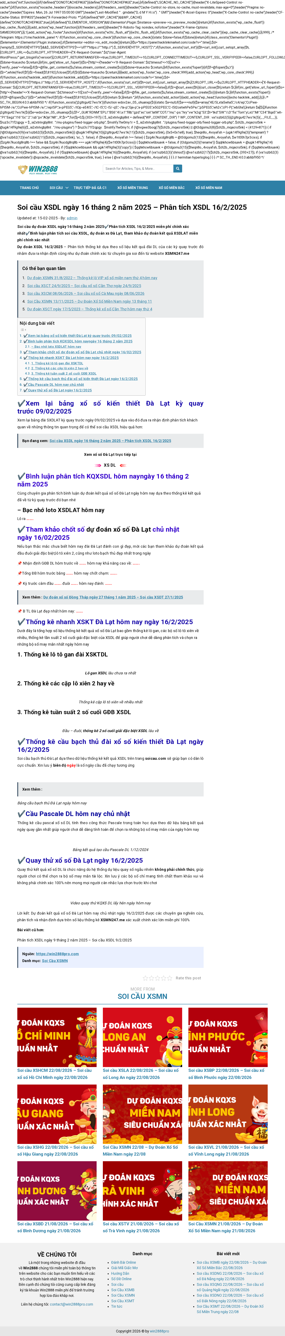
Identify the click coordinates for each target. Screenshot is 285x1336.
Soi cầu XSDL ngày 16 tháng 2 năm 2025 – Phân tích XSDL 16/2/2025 (110, 441)
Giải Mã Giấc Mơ (124, 1268)
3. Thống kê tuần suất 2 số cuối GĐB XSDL (63, 373)
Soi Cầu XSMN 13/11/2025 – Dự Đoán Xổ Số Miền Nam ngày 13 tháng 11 (89, 301)
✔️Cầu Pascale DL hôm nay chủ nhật (53, 384)
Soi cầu (56, 188)
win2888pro (159, 1331)
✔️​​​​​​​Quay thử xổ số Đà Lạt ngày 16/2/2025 (57, 390)
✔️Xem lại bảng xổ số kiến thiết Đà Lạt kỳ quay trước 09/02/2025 (77, 336)
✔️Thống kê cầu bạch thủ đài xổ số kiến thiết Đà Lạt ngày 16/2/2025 (80, 379)
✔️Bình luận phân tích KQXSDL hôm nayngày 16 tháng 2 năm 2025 (77, 341)
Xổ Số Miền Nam (208, 188)
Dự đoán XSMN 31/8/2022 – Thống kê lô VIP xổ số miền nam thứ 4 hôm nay (92, 278)
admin (72, 218)
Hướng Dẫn (120, 1273)
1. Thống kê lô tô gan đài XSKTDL (57, 363)
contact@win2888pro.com (71, 1304)
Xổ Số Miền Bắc (172, 188)
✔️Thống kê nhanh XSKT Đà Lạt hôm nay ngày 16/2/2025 (71, 358)
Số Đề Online (121, 1279)
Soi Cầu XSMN (55, 961)
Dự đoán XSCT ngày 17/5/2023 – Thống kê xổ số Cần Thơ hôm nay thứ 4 (89, 309)
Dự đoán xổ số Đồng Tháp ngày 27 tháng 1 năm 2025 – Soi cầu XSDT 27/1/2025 (113, 597)
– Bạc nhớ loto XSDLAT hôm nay (56, 347)
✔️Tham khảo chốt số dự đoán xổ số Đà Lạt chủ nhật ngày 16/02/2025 (82, 352)
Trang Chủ (29, 188)
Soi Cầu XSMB (123, 1290)
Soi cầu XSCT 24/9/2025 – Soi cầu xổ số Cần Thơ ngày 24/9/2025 (84, 286)
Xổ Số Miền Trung (132, 188)
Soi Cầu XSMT (122, 1301)
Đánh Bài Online (123, 1262)
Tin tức (116, 1306)
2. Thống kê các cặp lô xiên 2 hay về (59, 368)
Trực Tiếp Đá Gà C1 (90, 188)
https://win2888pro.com (57, 954)
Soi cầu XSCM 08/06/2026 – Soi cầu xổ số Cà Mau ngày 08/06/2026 (85, 293)
